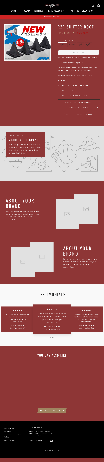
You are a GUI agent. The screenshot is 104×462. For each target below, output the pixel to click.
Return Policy (9, 440)
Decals (27, 10)
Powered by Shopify (52, 450)
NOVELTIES (39, 10)
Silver (72, 44)
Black (62, 44)
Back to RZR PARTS (53, 410)
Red (80, 44)
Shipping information (79, 102)
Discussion (87, 10)
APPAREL (15, 10)
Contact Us (9, 428)
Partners (74, 10)
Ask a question (78, 107)
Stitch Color (66, 41)
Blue (88, 44)
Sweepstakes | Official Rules (13, 436)
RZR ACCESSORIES (56, 10)
